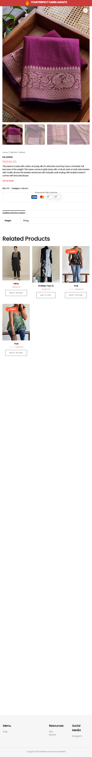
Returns (52, 734)
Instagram (77, 736)
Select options (16, 293)
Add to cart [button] (46, 295)
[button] (85, 10)
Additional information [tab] (13, 213)
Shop (5, 731)
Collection (13, 152)
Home (5, 152)
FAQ (51, 731)
